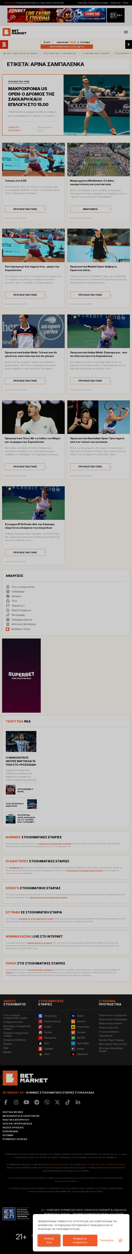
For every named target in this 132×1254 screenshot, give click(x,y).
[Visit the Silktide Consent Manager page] (120, 1240)
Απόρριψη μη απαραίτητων (80, 1240)
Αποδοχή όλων (49, 1240)
